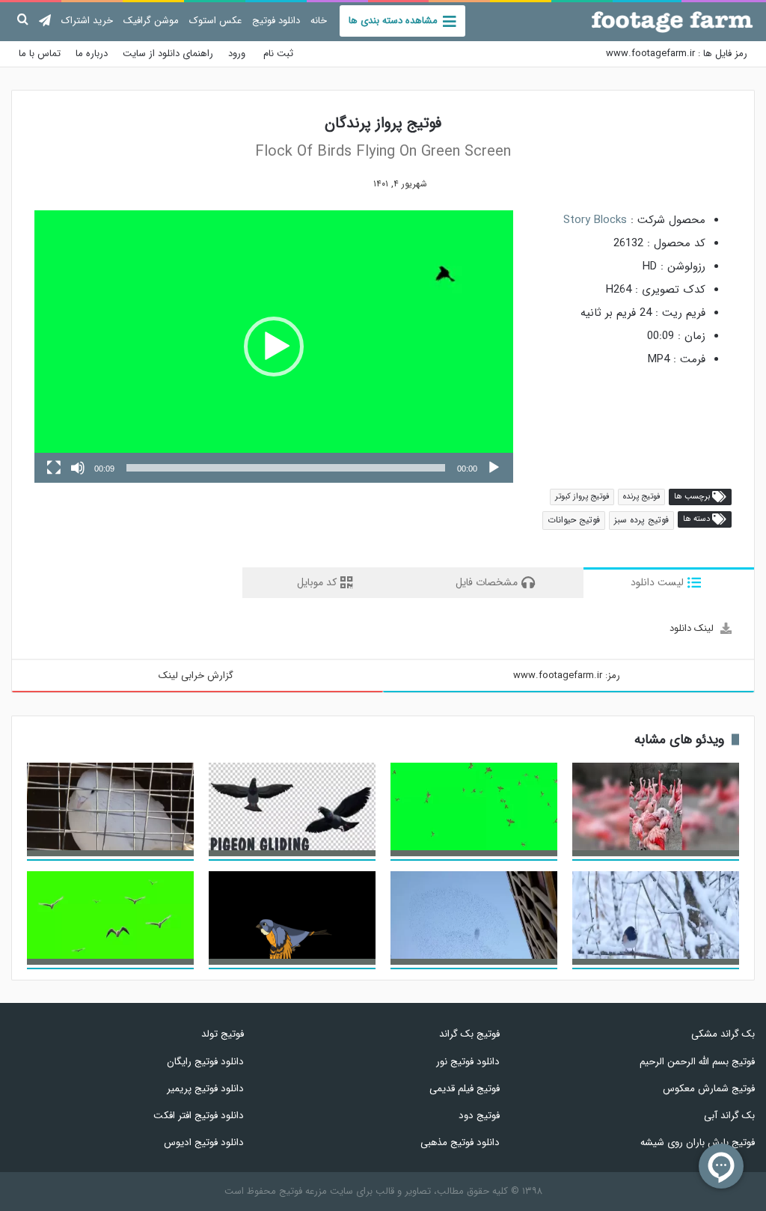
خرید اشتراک (87, 20)
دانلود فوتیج (276, 20)
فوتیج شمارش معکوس (709, 1088)
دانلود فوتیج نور (467, 1062)
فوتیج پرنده (641, 496)
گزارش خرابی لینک (196, 675)
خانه (318, 20)
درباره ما (92, 53)
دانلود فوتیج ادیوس (204, 1142)
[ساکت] (77, 467)
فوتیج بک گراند (469, 1034)
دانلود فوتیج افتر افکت (198, 1115)
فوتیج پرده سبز (641, 520)
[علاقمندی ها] (350, 184)
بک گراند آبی (729, 1115)
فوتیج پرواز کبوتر (582, 496)
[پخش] (493, 467)
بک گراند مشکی (723, 1034)
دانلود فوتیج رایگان (205, 1062)
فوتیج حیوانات (574, 520)
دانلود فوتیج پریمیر (205, 1088)
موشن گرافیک (151, 20)
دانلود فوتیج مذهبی (459, 1142)
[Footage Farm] (672, 22)
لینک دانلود (692, 628)
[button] (274, 346)
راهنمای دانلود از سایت (168, 53)
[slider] (285, 468)
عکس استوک (215, 20)
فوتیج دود (479, 1115)
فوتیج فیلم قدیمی (464, 1088)
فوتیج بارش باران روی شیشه (697, 1142)
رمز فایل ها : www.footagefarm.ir (676, 53)
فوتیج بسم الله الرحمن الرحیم (697, 1062)
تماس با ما (40, 53)
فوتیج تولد (222, 1034)
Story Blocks (595, 220)
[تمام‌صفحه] (53, 467)
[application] (273, 347)
